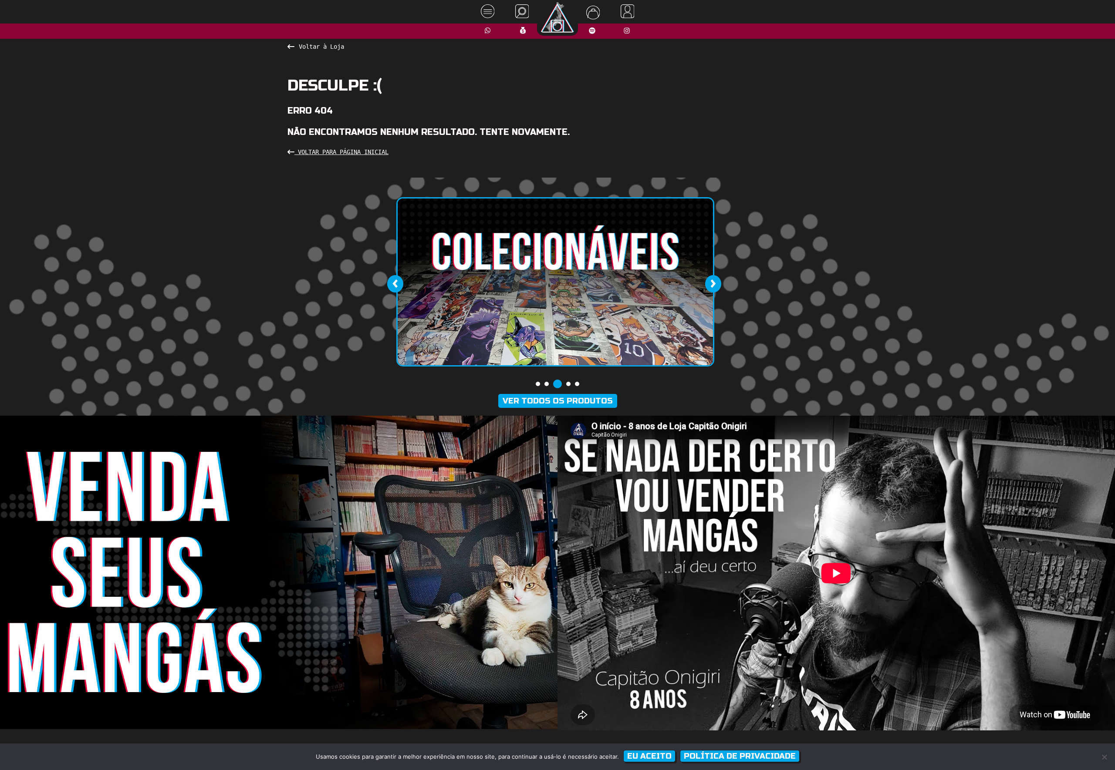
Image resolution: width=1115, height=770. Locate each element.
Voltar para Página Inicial (341, 151)
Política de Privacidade (740, 756)
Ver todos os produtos (558, 401)
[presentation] (395, 284)
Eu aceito (649, 756)
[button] (538, 384)
